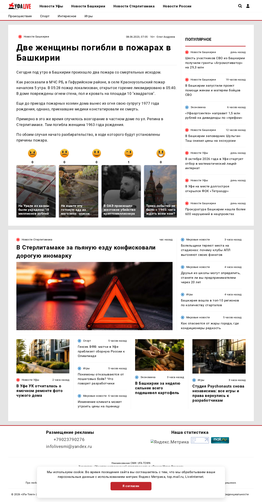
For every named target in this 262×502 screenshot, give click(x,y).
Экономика (198, 107)
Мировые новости (198, 239)
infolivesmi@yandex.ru (69, 446)
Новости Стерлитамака (37, 239)
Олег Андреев (166, 36)
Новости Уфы (199, 152)
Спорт (87, 340)
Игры (189, 294)
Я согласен (131, 486)
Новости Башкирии (36, 36)
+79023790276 (69, 439)
